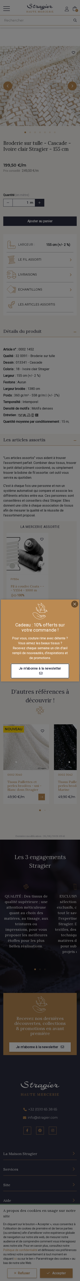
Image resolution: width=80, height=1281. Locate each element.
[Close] (74, 604)
